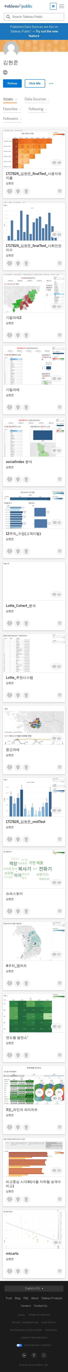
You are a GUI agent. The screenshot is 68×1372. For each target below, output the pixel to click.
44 (59, 378)
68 (59, 882)
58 (59, 234)
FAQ (25, 1298)
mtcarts (12, 1254)
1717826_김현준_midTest (25, 822)
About (34, 1298)
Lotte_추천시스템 (19, 678)
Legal (21, 1315)
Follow (12, 83)
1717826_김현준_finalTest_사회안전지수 (33, 248)
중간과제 (12, 750)
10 (59, 1026)
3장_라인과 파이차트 (22, 1110)
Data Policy (48, 1322)
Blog (17, 1298)
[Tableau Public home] (18, 6)
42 (59, 594)
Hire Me (35, 83)
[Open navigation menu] (61, 6)
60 (59, 738)
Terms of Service (39, 1315)
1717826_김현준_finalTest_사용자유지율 (33, 176)
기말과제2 (14, 318)
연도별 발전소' (17, 1038)
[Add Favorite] (59, 191)
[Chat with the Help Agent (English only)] (53, 6)
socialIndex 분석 (19, 462)
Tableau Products (51, 1298)
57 (59, 954)
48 (59, 162)
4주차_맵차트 (16, 966)
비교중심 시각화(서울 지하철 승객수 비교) (33, 1184)
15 (59, 1098)
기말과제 (12, 390)
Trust (9, 1298)
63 (59, 666)
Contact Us (40, 1306)
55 (59, 306)
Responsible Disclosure (26, 1330)
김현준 (10, 183)
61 (59, 522)
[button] (24, 1355)
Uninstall (51, 1330)
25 (59, 1170)
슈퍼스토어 (14, 894)
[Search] (8, 17)
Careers (26, 1306)
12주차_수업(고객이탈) (23, 534)
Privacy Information (25, 1322)
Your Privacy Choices (38, 1345)
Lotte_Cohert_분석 (21, 606)
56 (59, 450)
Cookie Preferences (34, 1338)
